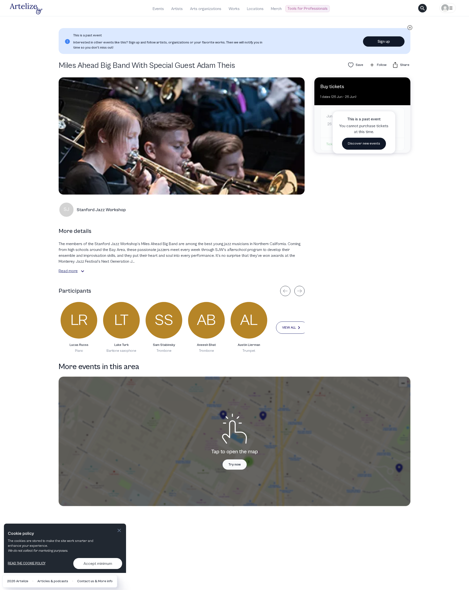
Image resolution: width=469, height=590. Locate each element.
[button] (82, 271)
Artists (177, 9)
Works (234, 9)
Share (404, 65)
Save (359, 65)
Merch (276, 9)
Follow (381, 65)
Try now (235, 464)
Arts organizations (205, 9)
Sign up (384, 41)
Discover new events (364, 143)
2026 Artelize (17, 581)
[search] (422, 8)
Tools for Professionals (308, 8)
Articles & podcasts (52, 581)
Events (158, 9)
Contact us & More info (95, 581)
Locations (255, 9)
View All (289, 328)
